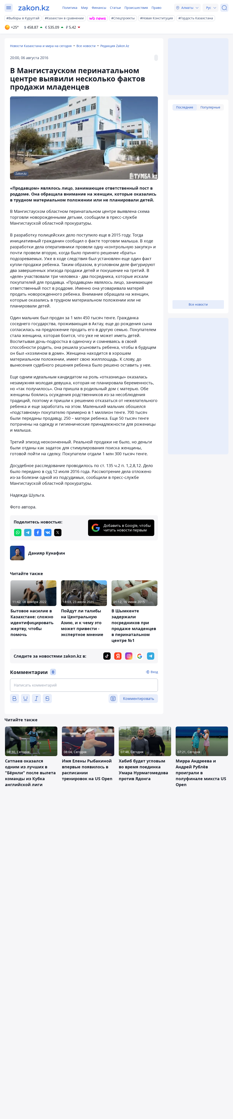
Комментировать (138, 698)
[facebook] (38, 532)
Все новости (86, 46)
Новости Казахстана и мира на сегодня (41, 46)
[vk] (48, 532)
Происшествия (136, 7)
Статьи (115, 7)
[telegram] (28, 532)
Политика (69, 7)
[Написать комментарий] (84, 685)
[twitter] (58, 532)
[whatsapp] (18, 532)
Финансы (99, 7)
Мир (84, 7)
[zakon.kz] (33, 7)
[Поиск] (224, 8)
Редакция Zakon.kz (114, 46)
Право (156, 7)
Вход (154, 672)
